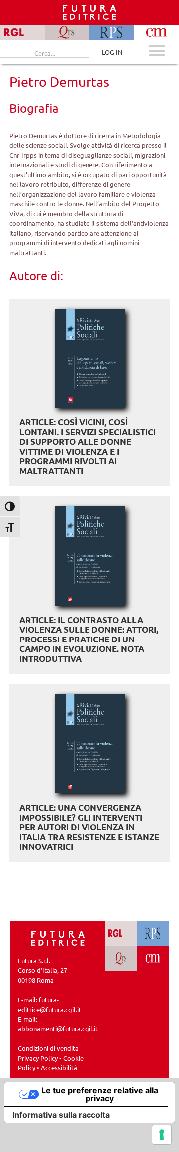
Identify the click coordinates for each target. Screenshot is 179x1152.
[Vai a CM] (153, 958)
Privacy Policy (38, 1058)
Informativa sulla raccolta (61, 1115)
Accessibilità (59, 1067)
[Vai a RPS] (153, 933)
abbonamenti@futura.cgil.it (58, 1028)
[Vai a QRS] (121, 958)
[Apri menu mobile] (157, 52)
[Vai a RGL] (121, 933)
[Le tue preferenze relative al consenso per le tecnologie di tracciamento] (161, 1134)
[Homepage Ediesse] (58, 937)
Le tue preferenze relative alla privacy (99, 1094)
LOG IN (112, 52)
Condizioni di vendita (48, 1048)
